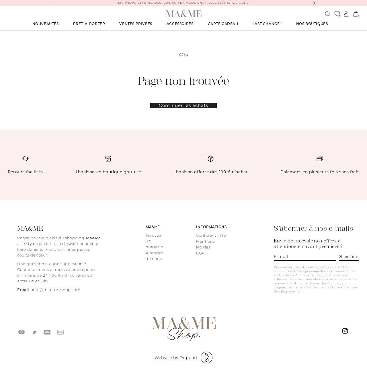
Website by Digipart (176, 357)
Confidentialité (211, 235)
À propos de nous (154, 255)
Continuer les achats (183, 105)
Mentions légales (205, 244)
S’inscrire (348, 256)
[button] (89, 24)
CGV (200, 253)
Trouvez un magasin (154, 241)
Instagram (346, 332)
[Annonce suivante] (314, 3)
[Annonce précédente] (53, 3)
